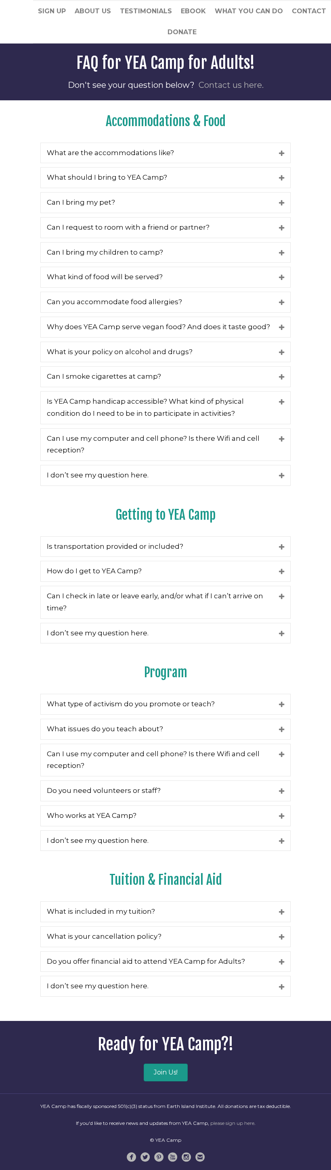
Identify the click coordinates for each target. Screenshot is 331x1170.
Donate (182, 32)
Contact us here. (231, 85)
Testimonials (146, 11)
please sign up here (232, 1123)
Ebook (193, 11)
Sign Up (52, 11)
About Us (93, 11)
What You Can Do (249, 11)
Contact (309, 11)
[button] (166, 1072)
